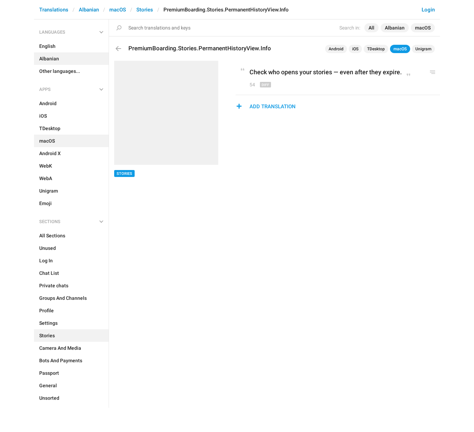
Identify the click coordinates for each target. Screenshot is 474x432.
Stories (144, 10)
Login (428, 10)
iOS (355, 48)
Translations (53, 10)
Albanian (89, 10)
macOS (117, 10)
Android (336, 48)
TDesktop (376, 48)
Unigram (423, 48)
